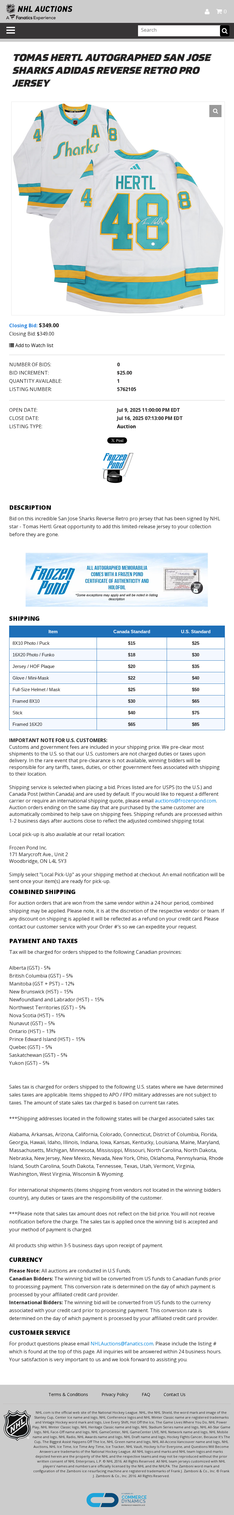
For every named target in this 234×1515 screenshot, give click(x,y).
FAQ (146, 1394)
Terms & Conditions (68, 1394)
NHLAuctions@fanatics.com (121, 1343)
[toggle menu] (11, 30)
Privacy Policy (114, 1394)
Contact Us (175, 1394)
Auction (126, 426)
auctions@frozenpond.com (185, 800)
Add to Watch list (33, 345)
